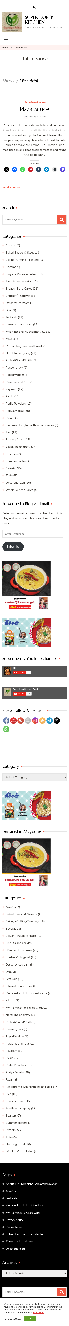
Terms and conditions (20, 1241)
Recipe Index (14, 1227)
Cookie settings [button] (13, 1318)
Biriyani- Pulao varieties (21, 274)
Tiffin (9, 475)
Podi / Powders (16, 403)
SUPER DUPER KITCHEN (39, 19)
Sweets (11, 468)
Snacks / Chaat (15, 439)
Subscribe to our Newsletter (25, 1234)
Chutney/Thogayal (18, 296)
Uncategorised (15, 1249)
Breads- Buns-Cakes (19, 288)
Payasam (11, 389)
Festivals (11, 317)
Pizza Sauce (34, 109)
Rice (8, 432)
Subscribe (13, 546)
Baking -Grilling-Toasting (22, 260)
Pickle (9, 396)
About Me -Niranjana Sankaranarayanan (31, 1184)
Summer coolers (16, 461)
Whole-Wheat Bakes (19, 490)
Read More (9, 187)
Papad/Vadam (15, 375)
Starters (11, 454)
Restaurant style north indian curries (30, 425)
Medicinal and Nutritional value (26, 332)
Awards (11, 245)
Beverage (12, 267)
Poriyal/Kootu (15, 411)
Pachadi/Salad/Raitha (19, 360)
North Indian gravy (18, 353)
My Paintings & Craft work (23, 1213)
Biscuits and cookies (19, 281)
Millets (10, 339)
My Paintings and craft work (24, 346)
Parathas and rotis (18, 382)
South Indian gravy (18, 447)
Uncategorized (15, 483)
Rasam (10, 418)
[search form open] (34, 7)
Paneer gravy (14, 368)
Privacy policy (14, 1220)
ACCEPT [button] (30, 1318)
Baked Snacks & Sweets (21, 253)
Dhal (9, 310)
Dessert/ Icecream (17, 303)
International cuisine (34, 102)
